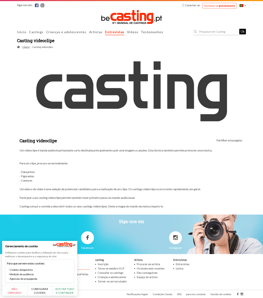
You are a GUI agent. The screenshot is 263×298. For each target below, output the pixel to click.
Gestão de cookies (220, 294)
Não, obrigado (15, 290)
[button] (243, 5)
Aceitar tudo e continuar (64, 290)
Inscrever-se (219, 5)
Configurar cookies (39, 290)
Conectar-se (192, 5)
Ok (242, 31)
